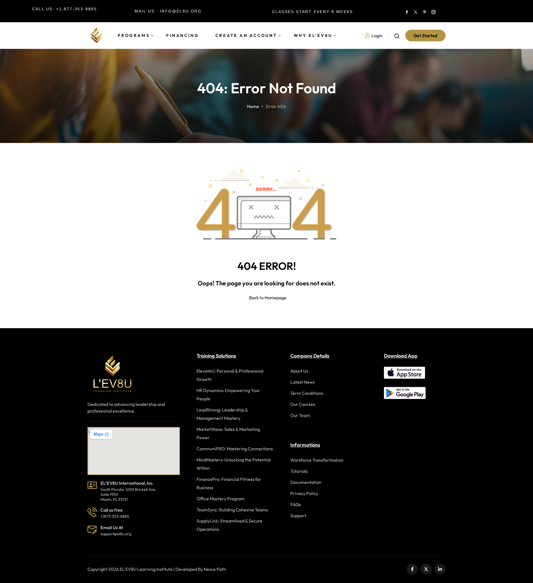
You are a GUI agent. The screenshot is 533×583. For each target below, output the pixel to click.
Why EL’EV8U (313, 35)
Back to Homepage (267, 297)
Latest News (302, 382)
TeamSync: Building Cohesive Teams (232, 509)
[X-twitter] (426, 569)
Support (298, 515)
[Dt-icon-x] (415, 11)
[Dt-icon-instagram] (433, 11)
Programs (134, 35)
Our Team (300, 415)
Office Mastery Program (221, 498)
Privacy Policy (304, 493)
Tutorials (299, 471)
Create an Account (246, 35)
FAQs (295, 504)
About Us (299, 371)
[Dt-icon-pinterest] (424, 11)
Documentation (305, 482)
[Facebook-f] (412, 569)
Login (377, 35)
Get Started (425, 35)
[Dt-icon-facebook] (406, 11)
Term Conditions (306, 393)
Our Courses (302, 404)
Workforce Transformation (316, 460)
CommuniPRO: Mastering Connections (235, 448)
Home (253, 106)
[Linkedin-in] (440, 569)
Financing (182, 35)
